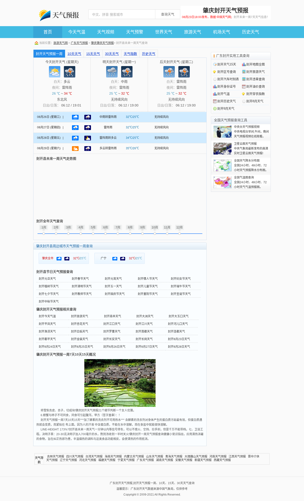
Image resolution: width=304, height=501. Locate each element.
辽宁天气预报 (68, 460)
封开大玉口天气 (179, 316)
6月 (105, 227)
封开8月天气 (254, 101)
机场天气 (221, 32)
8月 (130, 227)
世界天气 (163, 32)
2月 (56, 227)
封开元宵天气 (113, 278)
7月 (118, 227)
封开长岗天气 (144, 339)
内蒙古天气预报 (134, 456)
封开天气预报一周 (49, 54)
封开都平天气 (47, 339)
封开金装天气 (79, 339)
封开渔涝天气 (47, 331)
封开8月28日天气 (179, 346)
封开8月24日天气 (50, 346)
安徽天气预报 (183, 460)
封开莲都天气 (144, 331)
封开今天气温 (47, 316)
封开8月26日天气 (114, 346)
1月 (44, 227)
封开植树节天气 (49, 286)
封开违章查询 (255, 79)
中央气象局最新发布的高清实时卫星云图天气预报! (251, 148)
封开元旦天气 (47, 278)
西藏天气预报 (222, 460)
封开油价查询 (255, 86)
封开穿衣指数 (255, 94)
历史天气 (250, 32)
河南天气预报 (218, 456)
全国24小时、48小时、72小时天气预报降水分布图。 (251, 165)
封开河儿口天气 (178, 324)
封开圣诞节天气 (181, 294)
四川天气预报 (74, 456)
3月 (68, 227)
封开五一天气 (113, 286)
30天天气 (112, 54)
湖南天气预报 (164, 460)
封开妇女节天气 (181, 278)
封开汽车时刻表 (228, 79)
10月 (155, 227)
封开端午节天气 (181, 286)
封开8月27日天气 (147, 346)
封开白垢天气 (79, 331)
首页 (47, 32)
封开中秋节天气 (49, 301)
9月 (142, 227)
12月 (179, 227)
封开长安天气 (111, 339)
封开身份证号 (226, 86)
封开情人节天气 (148, 278)
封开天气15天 (226, 64)
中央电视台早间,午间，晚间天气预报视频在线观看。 (251, 131)
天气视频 (105, 32)
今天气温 (76, 32)
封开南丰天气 (112, 316)
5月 (93, 227)
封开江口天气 (111, 324)
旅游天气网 (60, 43)
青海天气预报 (173, 456)
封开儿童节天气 (148, 286)
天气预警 (134, 32)
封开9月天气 (225, 108)
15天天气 (93, 54)
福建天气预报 (106, 460)
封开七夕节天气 (49, 294)
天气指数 (130, 54)
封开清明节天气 (82, 286)
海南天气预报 (113, 456)
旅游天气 (192, 32)
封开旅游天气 (79, 316)
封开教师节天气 (82, 294)
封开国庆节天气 (115, 294)
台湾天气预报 (94, 456)
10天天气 (74, 54)
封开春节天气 (80, 278)
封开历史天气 (226, 101)
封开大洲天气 (144, 316)
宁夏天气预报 (126, 460)
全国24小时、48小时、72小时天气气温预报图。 (250, 182)
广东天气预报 (79, 43)
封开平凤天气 (47, 324)
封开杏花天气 (79, 324)
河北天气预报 (87, 460)
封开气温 (223, 94)
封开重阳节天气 (148, 294)
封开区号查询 (226, 71)
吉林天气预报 (55, 456)
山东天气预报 (154, 456)
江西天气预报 (237, 456)
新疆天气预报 (203, 460)
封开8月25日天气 (82, 346)
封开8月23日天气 (179, 339)
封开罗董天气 (111, 331)
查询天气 (167, 14)
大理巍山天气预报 (196, 456)
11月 (167, 227)
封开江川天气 (144, 324)
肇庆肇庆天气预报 (102, 43)
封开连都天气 (176, 331)
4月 (81, 227)
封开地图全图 (255, 64)
